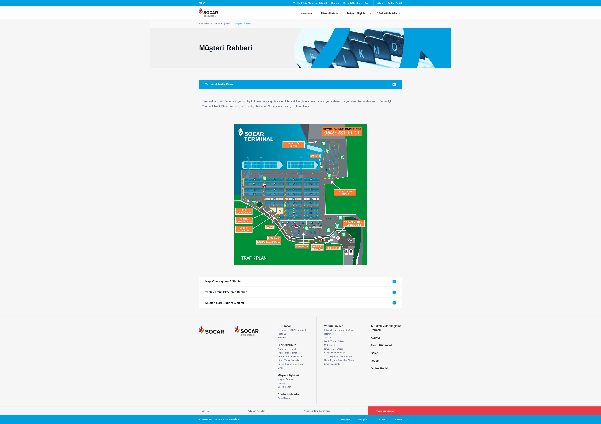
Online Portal (395, 3)
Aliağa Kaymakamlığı (334, 352)
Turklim (327, 337)
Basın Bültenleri (351, 3)
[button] (203, 3)
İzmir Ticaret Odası (333, 349)
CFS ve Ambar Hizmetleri (290, 356)
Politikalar (282, 334)
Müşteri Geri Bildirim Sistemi (224, 302)
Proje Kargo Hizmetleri (289, 352)
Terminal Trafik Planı (219, 84)
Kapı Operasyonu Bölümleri (223, 281)
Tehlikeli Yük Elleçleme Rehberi (310, 3)
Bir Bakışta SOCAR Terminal (292, 330)
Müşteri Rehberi (285, 379)
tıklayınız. (307, 106)
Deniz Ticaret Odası (334, 341)
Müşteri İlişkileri (222, 23)
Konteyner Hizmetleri (288, 349)
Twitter (381, 420)
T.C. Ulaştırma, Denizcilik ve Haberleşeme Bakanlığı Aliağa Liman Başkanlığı (339, 360)
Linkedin (397, 420)
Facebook (345, 420)
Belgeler (282, 337)
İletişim (379, 3)
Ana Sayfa (204, 23)
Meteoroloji (329, 345)
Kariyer (335, 3)
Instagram (362, 420)
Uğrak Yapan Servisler (289, 360)
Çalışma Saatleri (286, 386)
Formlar (281, 383)
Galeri (368, 3)
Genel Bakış (284, 398)
